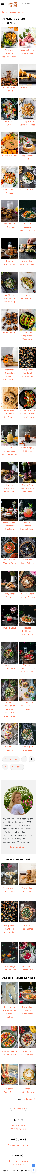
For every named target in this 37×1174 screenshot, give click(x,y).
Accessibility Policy (18, 1129)
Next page (17, 767)
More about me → (18, 847)
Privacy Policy (18, 1125)
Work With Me (18, 1164)
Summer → (30, 1099)
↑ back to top (18, 1109)
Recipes (12, 12)
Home (4, 12)
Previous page (11, 759)
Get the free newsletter (18, 1145)
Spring (21, 12)
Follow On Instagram (18, 1161)
